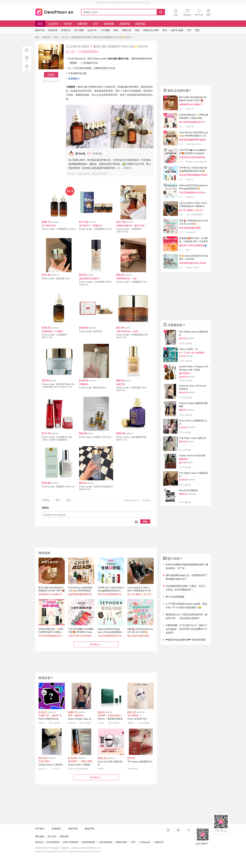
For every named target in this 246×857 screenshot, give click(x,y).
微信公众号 (178, 830)
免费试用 (82, 23)
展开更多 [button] (94, 644)
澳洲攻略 (109, 23)
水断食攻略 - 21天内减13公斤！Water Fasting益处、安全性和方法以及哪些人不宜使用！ (186, 628)
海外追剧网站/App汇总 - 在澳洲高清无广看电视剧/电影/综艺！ (187, 576)
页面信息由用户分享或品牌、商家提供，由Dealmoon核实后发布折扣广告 (68, 847)
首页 (40, 23)
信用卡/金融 (177, 30)
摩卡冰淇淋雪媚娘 (175, 596)
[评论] (27, 50)
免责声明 (73, 828)
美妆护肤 (47, 37)
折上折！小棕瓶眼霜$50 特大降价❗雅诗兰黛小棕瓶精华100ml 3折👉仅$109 (96, 37)
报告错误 (146, 500)
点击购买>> (74, 78)
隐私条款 (64, 836)
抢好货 (68, 23)
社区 (95, 23)
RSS (188, 830)
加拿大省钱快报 (70, 842)
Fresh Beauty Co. (132, 500)
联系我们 (56, 828)
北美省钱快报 (52, 842)
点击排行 (53, 23)
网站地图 (39, 836)
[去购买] (87, 126)
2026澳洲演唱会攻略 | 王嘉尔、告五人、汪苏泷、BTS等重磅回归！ (187, 587)
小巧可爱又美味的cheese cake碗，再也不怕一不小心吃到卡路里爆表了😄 (186, 605)
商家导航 (140, 23)
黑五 (133, 842)
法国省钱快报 (105, 842)
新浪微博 (168, 830)
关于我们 (40, 828)
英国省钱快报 (88, 842)
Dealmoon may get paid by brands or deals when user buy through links (67, 851)
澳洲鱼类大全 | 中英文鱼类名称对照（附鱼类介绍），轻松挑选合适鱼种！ (187, 616)
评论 (145, 521)
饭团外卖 (159, 842)
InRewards (145, 842)
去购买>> (128, 167)
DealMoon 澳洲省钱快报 (54, 11)
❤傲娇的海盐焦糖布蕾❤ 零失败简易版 (186, 639)
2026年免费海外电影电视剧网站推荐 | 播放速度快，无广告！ (187, 566)
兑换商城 (124, 23)
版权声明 (89, 828)
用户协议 (52, 836)
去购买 (51, 75)
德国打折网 (121, 842)
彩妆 (56, 37)
